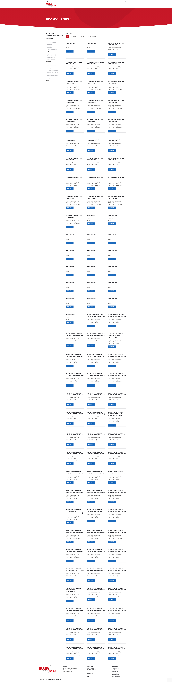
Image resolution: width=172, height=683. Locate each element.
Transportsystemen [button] (94, 5)
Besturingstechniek (115, 5)
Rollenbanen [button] (74, 5)
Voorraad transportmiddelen (110, 1)
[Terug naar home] (51, 5)
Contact (124, 5)
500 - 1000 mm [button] (81, 36)
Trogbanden (49, 41)
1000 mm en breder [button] (92, 36)
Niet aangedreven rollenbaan (53, 56)
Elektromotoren (121, 1)
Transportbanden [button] (65, 5)
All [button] (67, 36)
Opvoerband (49, 44)
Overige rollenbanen (51, 59)
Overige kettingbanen (51, 65)
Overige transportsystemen (52, 75)
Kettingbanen (115, 671)
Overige (47, 80)
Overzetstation (50, 64)
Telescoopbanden (50, 46)
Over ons (100, 1)
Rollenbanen (114, 670)
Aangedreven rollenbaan (52, 54)
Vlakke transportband (51, 42)
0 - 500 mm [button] (73, 36)
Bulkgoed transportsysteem (52, 70)
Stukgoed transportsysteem (52, 72)
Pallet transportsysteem (52, 74)
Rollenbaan (48, 51)
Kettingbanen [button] (83, 5)
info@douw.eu (91, 668)
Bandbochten (49, 47)
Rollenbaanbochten (51, 57)
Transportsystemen (50, 68)
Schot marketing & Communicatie (54, 679)
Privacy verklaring (91, 673)
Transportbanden (49, 38)
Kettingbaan (48, 61)
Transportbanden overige (52, 49)
